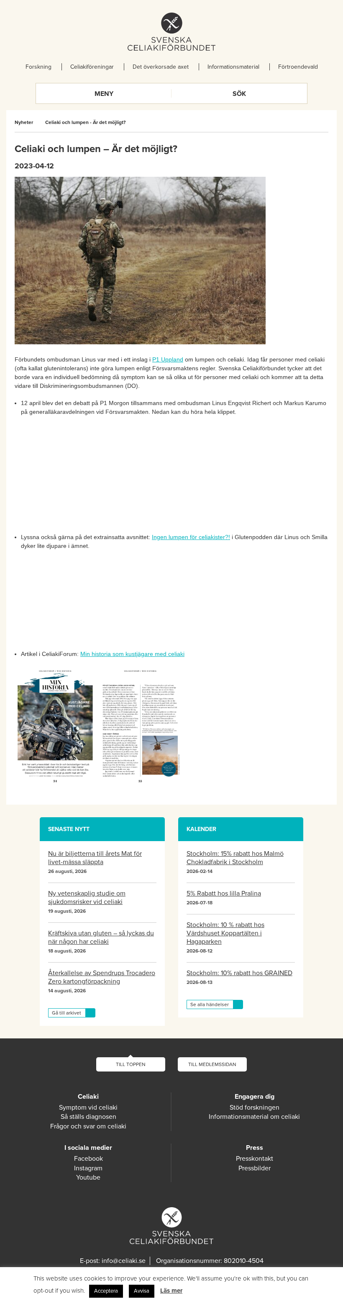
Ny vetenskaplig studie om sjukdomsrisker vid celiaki (86, 897)
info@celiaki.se (124, 1261)
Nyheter (24, 122)
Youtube (88, 1177)
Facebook (88, 1158)
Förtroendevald (298, 66)
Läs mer (171, 1290)
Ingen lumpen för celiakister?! (191, 537)
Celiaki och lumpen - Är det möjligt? (85, 122)
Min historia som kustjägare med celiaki (132, 654)
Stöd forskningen (254, 1107)
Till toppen (131, 1064)
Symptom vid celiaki (88, 1107)
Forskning (38, 66)
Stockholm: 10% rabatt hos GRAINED (239, 973)
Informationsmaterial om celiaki (254, 1117)
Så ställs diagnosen (88, 1117)
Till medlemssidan (212, 1064)
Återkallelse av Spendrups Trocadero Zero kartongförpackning (101, 977)
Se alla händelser (209, 1004)
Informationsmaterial (233, 66)
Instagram (88, 1168)
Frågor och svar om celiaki (88, 1126)
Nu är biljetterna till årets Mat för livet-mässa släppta (95, 857)
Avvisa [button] (141, 1291)
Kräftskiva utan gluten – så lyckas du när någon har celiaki (101, 937)
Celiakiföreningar (92, 66)
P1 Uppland (167, 359)
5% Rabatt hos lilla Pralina (224, 893)
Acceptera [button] (106, 1291)
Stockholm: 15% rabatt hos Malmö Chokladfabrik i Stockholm (235, 857)
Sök (239, 94)
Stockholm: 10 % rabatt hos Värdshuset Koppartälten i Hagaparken (225, 933)
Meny (104, 94)
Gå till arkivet (66, 1013)
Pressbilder (254, 1168)
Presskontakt (254, 1158)
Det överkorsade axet (161, 66)
